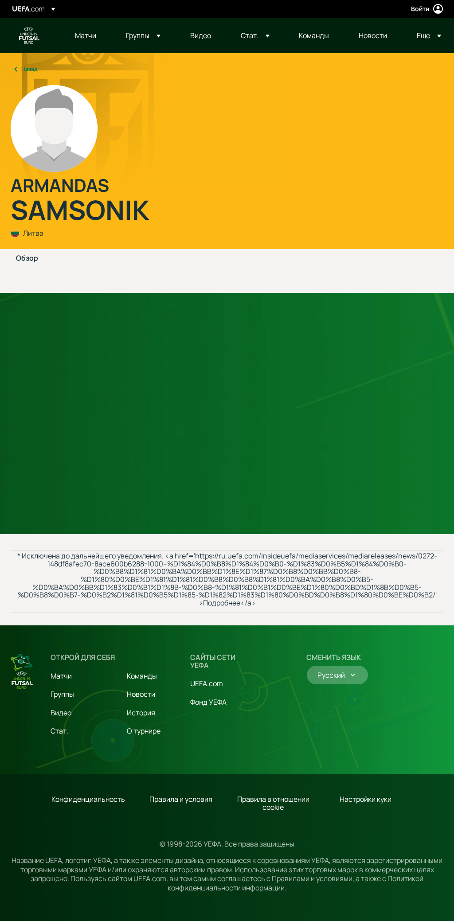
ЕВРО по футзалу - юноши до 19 (29, 35)
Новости (141, 694)
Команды (142, 676)
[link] (85, 35)
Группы (62, 694)
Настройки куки (365, 799)
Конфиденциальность (88, 799)
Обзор (27, 258)
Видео (61, 713)
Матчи (61, 676)
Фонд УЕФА (208, 702)
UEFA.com (206, 683)
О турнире (143, 731)
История (141, 713)
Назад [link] (29, 69)
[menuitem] (89, 35)
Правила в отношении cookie (273, 803)
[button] (143, 35)
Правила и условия (180, 799)
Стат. (59, 731)
